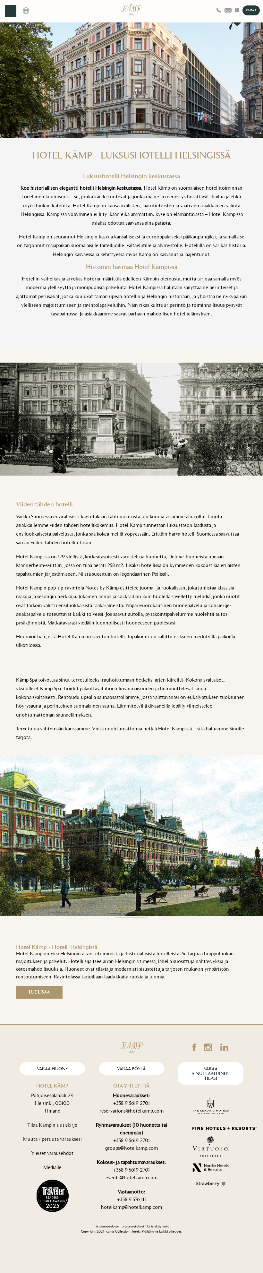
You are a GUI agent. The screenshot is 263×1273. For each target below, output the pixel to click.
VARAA (251, 10)
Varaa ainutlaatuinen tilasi (210, 1073)
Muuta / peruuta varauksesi (52, 1139)
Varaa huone (52, 1068)
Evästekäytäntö (158, 1226)
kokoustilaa (207, 565)
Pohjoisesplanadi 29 (52, 1095)
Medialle (52, 1167)
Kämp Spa (26, 680)
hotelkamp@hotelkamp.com (131, 1207)
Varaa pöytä (131, 1068)
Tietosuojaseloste (106, 1226)
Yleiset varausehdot (52, 1153)
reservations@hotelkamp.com (131, 1111)
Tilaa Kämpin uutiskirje (52, 1125)
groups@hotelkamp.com (131, 1148)
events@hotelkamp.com (131, 1177)
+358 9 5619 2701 (131, 1103)
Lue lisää (39, 992)
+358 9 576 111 (131, 1199)
